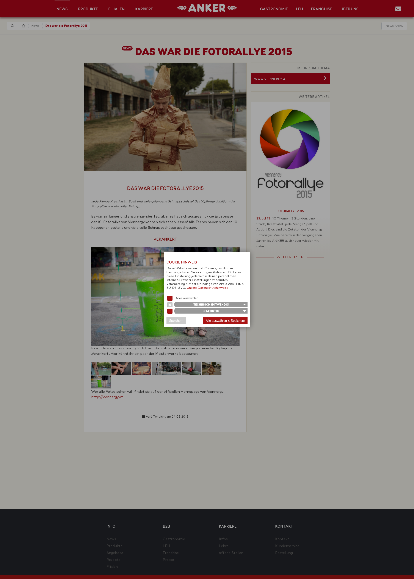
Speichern (176, 320)
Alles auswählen (187, 298)
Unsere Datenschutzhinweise (207, 287)
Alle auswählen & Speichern (225, 320)
